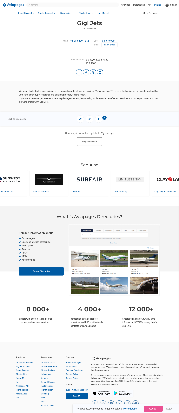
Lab (17, 398)
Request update (89, 141)
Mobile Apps (21, 394)
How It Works (71, 366)
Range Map (21, 378)
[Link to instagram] (100, 72)
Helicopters (46, 374)
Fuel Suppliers (47, 386)
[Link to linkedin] (79, 72)
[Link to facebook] (86, 72)
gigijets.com (108, 40)
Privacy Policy (72, 374)
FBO (43, 398)
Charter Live (21, 374)
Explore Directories (41, 271)
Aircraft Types (47, 405)
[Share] (89, 119)
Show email (109, 45)
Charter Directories (24, 362)
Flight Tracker (22, 390)
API (149, 4)
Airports (44, 378)
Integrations (139, 4)
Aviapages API (22, 386)
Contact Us (77, 396)
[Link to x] (93, 72)
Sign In (173, 4)
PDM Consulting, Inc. (164, 191)
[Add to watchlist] (98, 119)
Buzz (18, 382)
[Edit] (80, 119)
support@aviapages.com (77, 390)
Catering (45, 394)
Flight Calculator (26, 13)
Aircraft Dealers (48, 382)
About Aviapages (73, 362)
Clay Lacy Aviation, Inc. (125, 191)
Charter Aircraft (48, 362)
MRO (43, 401)
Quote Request (22, 370)
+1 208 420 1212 (79, 40)
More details (130, 408)
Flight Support (47, 390)
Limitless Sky (79, 191)
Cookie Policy (72, 378)
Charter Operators (49, 366)
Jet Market (103, 13)
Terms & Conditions (74, 370)
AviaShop (125, 4)
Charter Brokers (48, 370)
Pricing (157, 4)
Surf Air (36, 191)
